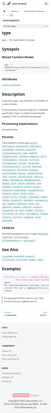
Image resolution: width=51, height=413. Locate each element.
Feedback (6, 377)
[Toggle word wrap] (41, 64)
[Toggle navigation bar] (4, 4)
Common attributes (11, 85)
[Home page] (4, 11)
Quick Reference (9, 332)
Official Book (8, 336)
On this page (10, 26)
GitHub (5, 351)
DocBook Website (10, 373)
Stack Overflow (9, 359)
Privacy (5, 381)
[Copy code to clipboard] (46, 64)
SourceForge (8, 355)
